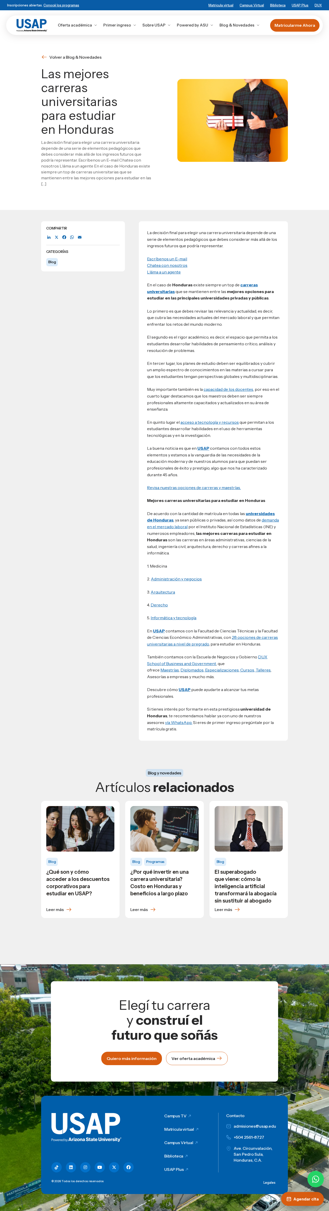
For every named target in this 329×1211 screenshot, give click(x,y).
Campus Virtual (252, 5)
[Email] (79, 237)
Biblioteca (278, 5)
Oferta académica (75, 25)
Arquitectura (163, 592)
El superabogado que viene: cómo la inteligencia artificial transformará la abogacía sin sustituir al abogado (246, 886)
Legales (269, 1182)
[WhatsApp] (72, 237)
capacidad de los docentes (228, 389)
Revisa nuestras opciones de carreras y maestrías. (194, 487)
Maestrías (169, 670)
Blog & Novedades (237, 25)
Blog (52, 262)
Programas (155, 861)
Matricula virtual (220, 5)
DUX (318, 5)
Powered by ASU (192, 25)
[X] (56, 237)
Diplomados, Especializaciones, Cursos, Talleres (225, 670)
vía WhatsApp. (178, 722)
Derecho (159, 604)
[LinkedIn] (48, 237)
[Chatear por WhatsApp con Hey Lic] (315, 1179)
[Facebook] (64, 237)
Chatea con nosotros (167, 265)
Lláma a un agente (164, 272)
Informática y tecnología (173, 617)
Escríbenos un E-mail (167, 258)
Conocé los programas (61, 5)
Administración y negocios (176, 578)
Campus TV (175, 1115)
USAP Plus (300, 5)
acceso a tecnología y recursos (209, 422)
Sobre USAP (154, 25)
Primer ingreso (117, 25)
